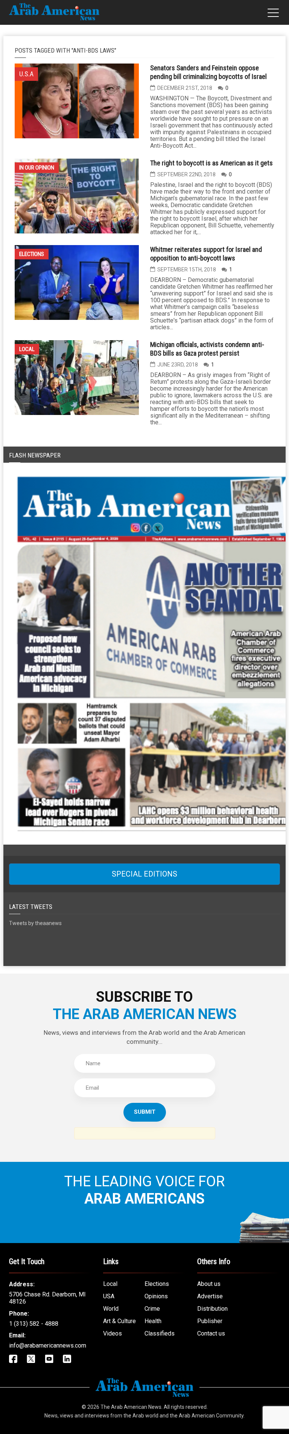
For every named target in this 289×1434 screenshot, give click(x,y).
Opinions (156, 1296)
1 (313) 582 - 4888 (33, 1323)
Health (152, 1321)
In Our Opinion (36, 167)
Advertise (210, 1296)
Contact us (211, 1333)
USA (108, 1296)
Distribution (212, 1308)
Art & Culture (119, 1321)
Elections (31, 254)
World (111, 1308)
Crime (152, 1308)
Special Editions (144, 873)
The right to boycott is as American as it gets (211, 163)
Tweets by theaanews (35, 923)
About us (209, 1283)
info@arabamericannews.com (47, 1345)
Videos (112, 1333)
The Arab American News (130, 1407)
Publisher (209, 1321)
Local (27, 349)
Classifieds (159, 1333)
